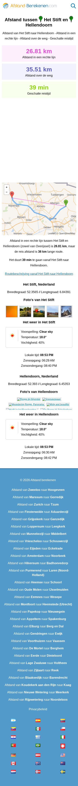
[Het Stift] (12, 317)
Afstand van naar (38, 489)
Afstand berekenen (43, 480)
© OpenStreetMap (66, 233)
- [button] (6, 192)
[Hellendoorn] (28, 399)
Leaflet (51, 233)
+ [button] (6, 187)
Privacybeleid (38, 709)
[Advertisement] (39, 137)
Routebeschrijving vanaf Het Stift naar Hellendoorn (39, 273)
